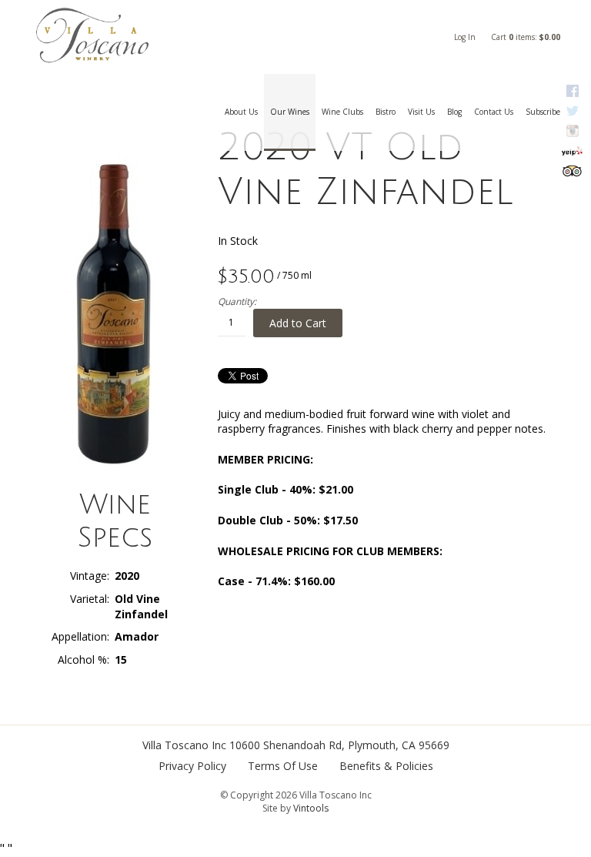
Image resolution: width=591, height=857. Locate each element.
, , (339, 745)
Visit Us (421, 111)
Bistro (386, 111)
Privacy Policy (192, 765)
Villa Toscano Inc (184, 745)
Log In (465, 37)
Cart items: (525, 37)
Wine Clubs (342, 111)
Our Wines (289, 111)
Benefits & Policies (386, 765)
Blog (454, 111)
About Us (241, 111)
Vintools (311, 808)
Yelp (572, 151)
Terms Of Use (283, 765)
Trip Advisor (572, 171)
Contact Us (493, 111)
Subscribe (543, 111)
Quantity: (237, 302)
